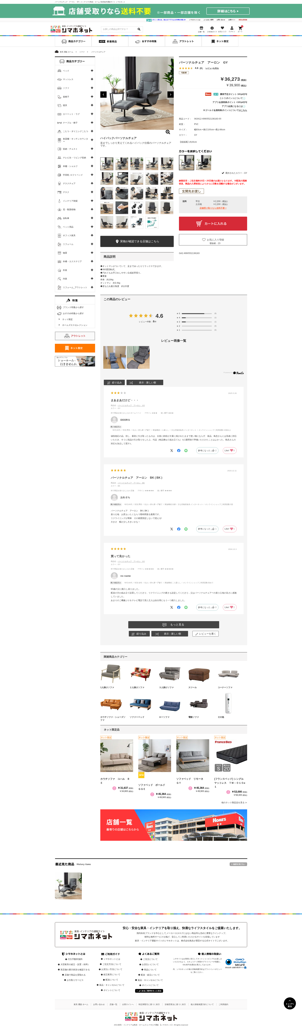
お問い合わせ (221, 20)
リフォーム (68, 244)
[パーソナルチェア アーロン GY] (68, 886)
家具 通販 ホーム (81, 1004)
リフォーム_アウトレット (75, 287)
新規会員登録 (243, 20)
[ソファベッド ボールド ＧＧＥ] (154, 755)
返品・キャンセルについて (111, 985)
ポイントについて (111, 990)
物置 (65, 253)
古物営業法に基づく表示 (175, 1004)
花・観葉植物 (69, 209)
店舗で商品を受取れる (75, 975)
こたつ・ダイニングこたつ (75, 131)
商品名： (128, 405)
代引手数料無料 (75, 959)
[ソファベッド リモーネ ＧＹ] (192, 755)
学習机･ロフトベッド (73, 175)
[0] (240, 29)
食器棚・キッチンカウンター (75, 140)
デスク (66, 192)
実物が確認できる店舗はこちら (139, 241)
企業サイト (231, 20)
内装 (65, 279)
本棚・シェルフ (70, 166)
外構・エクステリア (72, 261)
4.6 (159, 315)
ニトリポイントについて (231, 98)
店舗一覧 (113, 1004)
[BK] (203, 162)
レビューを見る (212, 68)
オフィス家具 (69, 235)
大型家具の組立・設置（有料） (75, 964)
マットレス (68, 79)
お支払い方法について (111, 969)
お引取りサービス (75, 980)
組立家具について (111, 974)
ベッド (66, 71)
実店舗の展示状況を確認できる (75, 969)
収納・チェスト (70, 149)
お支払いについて (150, 964)
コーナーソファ (225, 687)
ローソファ (164, 717)
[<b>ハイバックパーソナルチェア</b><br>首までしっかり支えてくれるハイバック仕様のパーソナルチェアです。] (137, 93)
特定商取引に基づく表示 (149, 1004)
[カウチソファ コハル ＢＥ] (116, 755)
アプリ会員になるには (232, 106)
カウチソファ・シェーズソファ (112, 718)
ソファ (66, 88)
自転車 (66, 218)
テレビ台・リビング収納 (74, 157)
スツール (192, 687)
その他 (221, 717)
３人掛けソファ (166, 687)
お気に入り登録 (215, 239)
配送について (112, 980)
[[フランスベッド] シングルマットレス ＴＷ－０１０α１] (230, 755)
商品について (150, 969)
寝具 (65, 105)
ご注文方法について (111, 964)
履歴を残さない (238, 864)
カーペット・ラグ (71, 114)
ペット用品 (68, 227)
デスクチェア (69, 183)
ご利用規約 (223, 1004)
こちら (244, 110)
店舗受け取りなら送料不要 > (213, 208)
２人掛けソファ (137, 687)
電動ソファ (193, 717)
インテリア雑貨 (70, 201)
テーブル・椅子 (70, 123)
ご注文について (150, 959)
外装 (65, 270)
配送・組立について (150, 975)
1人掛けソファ (107, 687)
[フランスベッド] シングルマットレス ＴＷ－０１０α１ (229, 782)
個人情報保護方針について (202, 1004)
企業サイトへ (128, 1004)
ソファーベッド (137, 717)
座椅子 (66, 97)
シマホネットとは (194, 20)
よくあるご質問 (208, 20)
